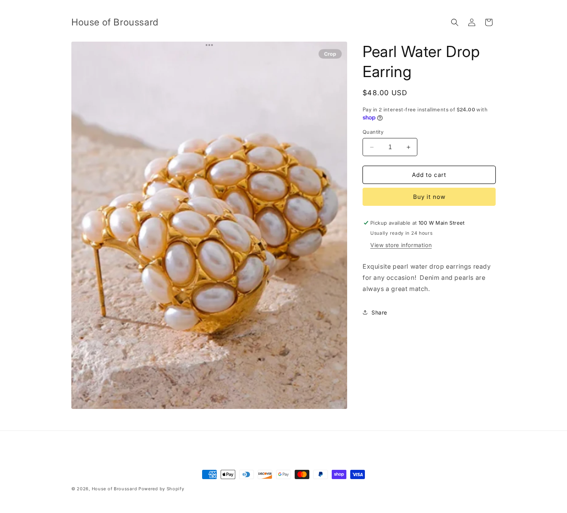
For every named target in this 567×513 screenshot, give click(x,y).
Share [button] (379, 312)
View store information (401, 245)
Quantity (373, 132)
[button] (454, 22)
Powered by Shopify (161, 488)
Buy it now (429, 196)
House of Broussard (114, 488)
